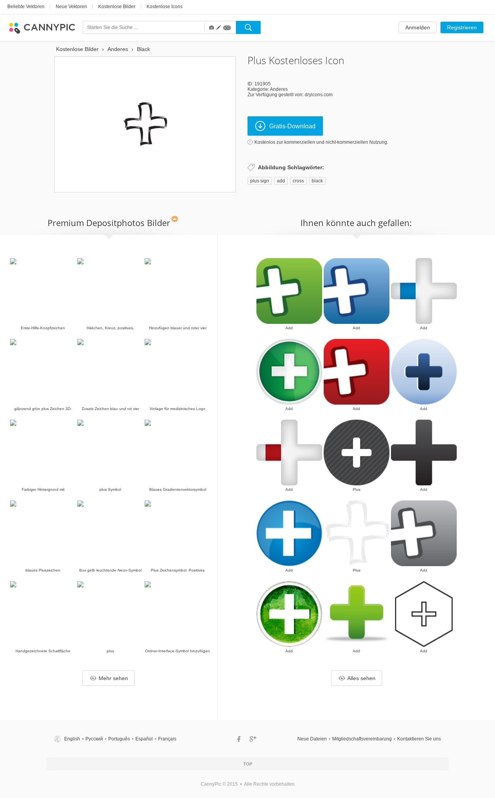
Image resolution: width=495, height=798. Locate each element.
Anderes (279, 89)
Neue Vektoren (71, 6)
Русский (94, 739)
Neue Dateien (312, 739)
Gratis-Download (292, 126)
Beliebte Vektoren (25, 6)
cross (298, 181)
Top (247, 764)
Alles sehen (361, 678)
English (72, 739)
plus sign (259, 181)
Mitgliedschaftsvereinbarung (362, 739)
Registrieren (462, 27)
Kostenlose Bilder (116, 6)
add (281, 181)
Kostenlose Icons (165, 6)
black (317, 181)
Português (119, 739)
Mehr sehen (113, 678)
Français (167, 739)
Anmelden (417, 27)
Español (144, 739)
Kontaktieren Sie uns (419, 739)
